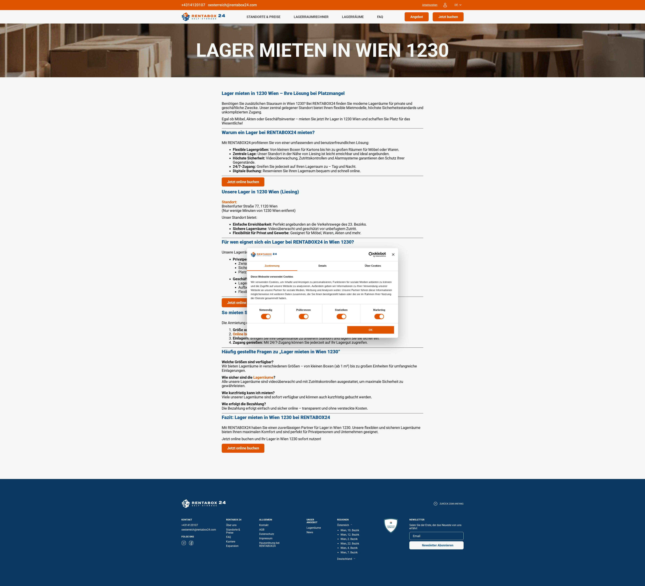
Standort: (229, 202)
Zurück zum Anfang (452, 503)
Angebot (416, 17)
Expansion (232, 546)
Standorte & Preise (263, 17)
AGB (261, 529)
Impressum (265, 538)
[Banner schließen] (393, 254)
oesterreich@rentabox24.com (232, 5)
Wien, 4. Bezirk (349, 548)
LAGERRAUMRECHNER (311, 17)
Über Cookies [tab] (373, 265)
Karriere (230, 541)
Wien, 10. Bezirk (349, 530)
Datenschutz (266, 534)
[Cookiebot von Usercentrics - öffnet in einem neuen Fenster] (371, 254)
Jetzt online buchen (243, 182)
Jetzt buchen (448, 17)
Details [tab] (322, 265)
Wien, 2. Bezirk (349, 539)
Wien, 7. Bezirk (349, 552)
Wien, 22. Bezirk (349, 543)
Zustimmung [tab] (272, 265)
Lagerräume (353, 17)
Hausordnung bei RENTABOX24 (269, 544)
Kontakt (263, 525)
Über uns (231, 525)
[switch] (303, 316)
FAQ (380, 17)
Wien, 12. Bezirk (349, 534)
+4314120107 (189, 525)
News (310, 532)
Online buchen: (245, 334)
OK (371, 329)
